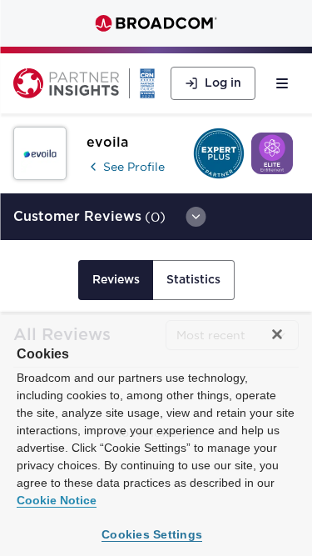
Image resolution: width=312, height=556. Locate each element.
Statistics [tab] (193, 280)
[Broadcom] (155, 23)
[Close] (277, 334)
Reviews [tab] (116, 280)
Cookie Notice (57, 500)
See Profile (134, 166)
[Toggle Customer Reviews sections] (195, 216)
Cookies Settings (152, 534)
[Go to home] (66, 83)
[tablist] (156, 280)
